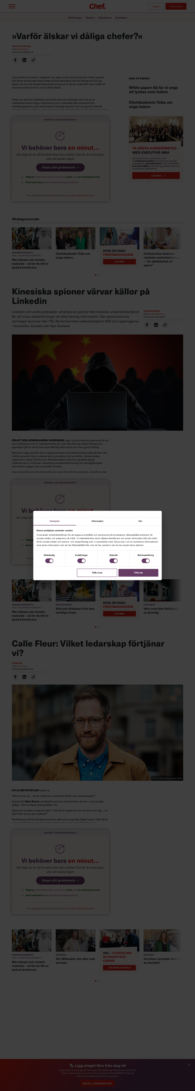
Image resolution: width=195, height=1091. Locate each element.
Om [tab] (140, 521)
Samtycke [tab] (55, 521)
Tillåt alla (138, 572)
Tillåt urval (97, 572)
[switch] (81, 561)
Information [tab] (97, 521)
